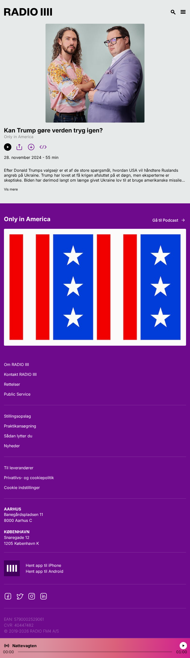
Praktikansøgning (20, 426)
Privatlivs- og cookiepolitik (29, 477)
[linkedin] (44, 596)
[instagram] (32, 596)
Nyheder (12, 445)
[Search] (116, 12)
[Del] (19, 147)
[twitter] (20, 596)
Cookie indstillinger (22, 487)
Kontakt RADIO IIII (20, 374)
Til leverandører (18, 467)
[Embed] (43, 147)
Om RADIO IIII (16, 364)
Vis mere (11, 189)
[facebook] (8, 596)
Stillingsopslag (17, 416)
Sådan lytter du (18, 435)
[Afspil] (7, 147)
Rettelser (12, 384)
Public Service (17, 394)
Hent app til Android (44, 571)
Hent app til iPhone (43, 565)
